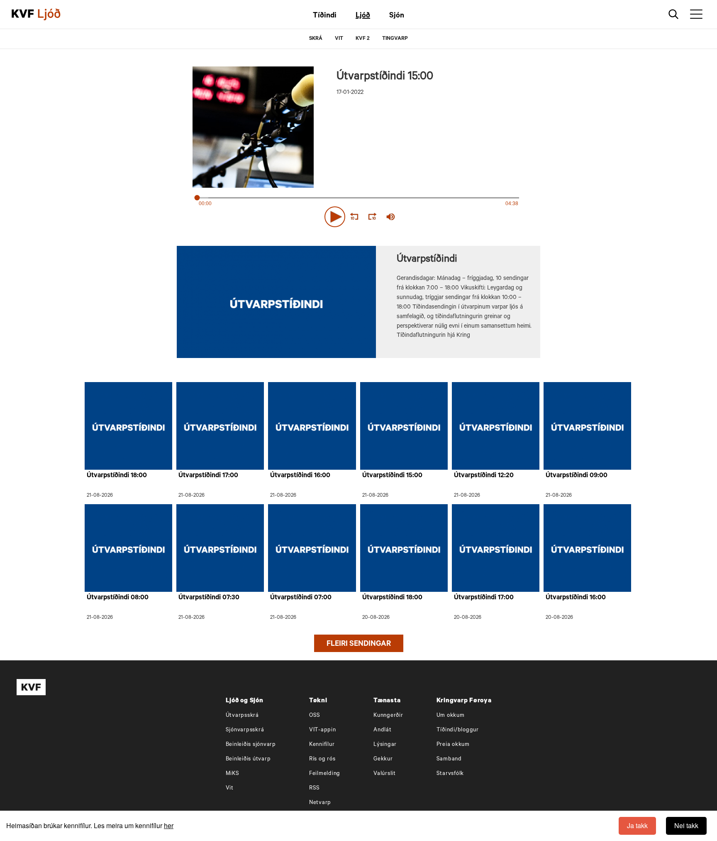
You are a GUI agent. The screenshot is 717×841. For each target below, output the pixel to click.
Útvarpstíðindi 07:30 (208, 598)
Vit (230, 788)
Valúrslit (384, 774)
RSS (314, 788)
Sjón (396, 16)
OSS (314, 716)
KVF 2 (363, 39)
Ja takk (637, 825)
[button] (334, 216)
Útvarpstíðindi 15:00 (392, 476)
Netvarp (320, 803)
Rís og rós (322, 759)
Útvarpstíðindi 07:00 (301, 598)
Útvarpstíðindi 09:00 (576, 476)
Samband (449, 759)
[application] (358, 215)
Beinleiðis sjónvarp (251, 745)
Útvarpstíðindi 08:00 (118, 598)
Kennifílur (322, 745)
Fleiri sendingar (359, 644)
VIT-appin (322, 730)
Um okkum (451, 716)
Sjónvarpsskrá (245, 730)
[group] (391, 217)
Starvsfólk (450, 774)
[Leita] (674, 14)
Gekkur (383, 759)
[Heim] (22, 14)
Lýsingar (385, 745)
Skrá (315, 39)
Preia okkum (453, 745)
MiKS (232, 774)
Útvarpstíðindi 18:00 (117, 476)
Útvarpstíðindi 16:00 (300, 476)
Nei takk (686, 825)
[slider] (429, 217)
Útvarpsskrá (242, 716)
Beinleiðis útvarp (248, 759)
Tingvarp (395, 39)
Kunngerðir (388, 716)
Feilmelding (324, 774)
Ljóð (363, 16)
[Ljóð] (56, 14)
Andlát (382, 730)
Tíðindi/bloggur (458, 730)
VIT (339, 39)
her (168, 825)
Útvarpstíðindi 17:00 (208, 476)
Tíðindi (325, 16)
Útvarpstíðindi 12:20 (484, 476)
